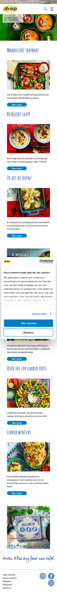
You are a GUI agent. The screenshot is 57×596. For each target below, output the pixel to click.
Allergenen (7, 581)
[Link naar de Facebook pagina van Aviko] (29, 530)
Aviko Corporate (9, 574)
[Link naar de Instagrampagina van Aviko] (43, 576)
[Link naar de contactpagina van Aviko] (51, 583)
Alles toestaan (28, 323)
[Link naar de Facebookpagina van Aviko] (51, 576)
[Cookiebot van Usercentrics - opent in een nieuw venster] (40, 261)
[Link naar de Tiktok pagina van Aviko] (34, 530)
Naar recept (17, 104)
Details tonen (39, 313)
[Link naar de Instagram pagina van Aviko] (22, 530)
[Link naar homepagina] (10, 9)
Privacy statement (10, 578)
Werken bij (7, 587)
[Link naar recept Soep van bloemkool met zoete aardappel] (28, 27)
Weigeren (28, 332)
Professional (7, 584)
